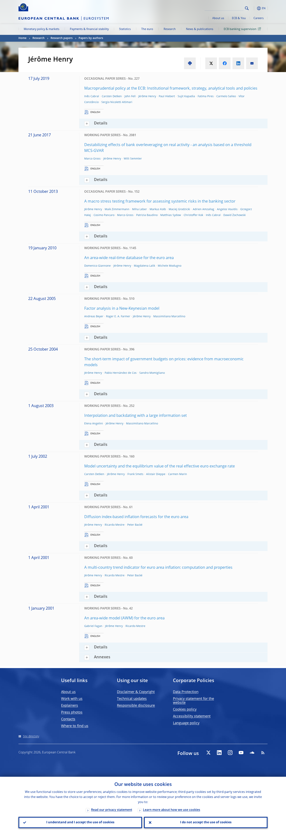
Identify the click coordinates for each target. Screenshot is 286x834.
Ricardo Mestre (115, 525)
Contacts (68, 719)
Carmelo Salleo (226, 96)
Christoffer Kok (193, 215)
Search (247, 8)
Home (22, 38)
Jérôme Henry (147, 96)
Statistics (125, 29)
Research (170, 29)
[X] (208, 752)
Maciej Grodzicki (179, 209)
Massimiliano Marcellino (169, 316)
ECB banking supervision (240, 29)
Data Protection (185, 692)
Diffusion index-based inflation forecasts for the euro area (136, 517)
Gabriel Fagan (93, 626)
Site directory (31, 736)
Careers (259, 18)
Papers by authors (91, 38)
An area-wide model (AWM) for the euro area (124, 618)
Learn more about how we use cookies (171, 810)
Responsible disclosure (136, 705)
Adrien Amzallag (203, 209)
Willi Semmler (133, 158)
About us (218, 18)
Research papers (62, 38)
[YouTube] (241, 752)
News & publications (199, 29)
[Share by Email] (252, 63)
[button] (254, 8)
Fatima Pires (206, 96)
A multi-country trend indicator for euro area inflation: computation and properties (158, 568)
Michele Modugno (169, 265)
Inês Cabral (91, 96)
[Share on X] (211, 63)
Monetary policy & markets (41, 29)
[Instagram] (230, 752)
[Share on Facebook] (225, 63)
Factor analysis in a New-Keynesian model (121, 309)
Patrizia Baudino (147, 215)
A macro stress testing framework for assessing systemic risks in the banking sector (159, 202)
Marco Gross (92, 158)
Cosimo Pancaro (104, 215)
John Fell (130, 96)
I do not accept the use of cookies (206, 822)
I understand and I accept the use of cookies (80, 822)
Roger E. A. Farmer (118, 316)
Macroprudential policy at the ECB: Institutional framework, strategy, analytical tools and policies (170, 89)
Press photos (71, 712)
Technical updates (132, 699)
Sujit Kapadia (186, 96)
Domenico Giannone (97, 265)
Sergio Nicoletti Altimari (116, 102)
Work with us (71, 699)
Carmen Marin (177, 474)
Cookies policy (185, 709)
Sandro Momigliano (152, 373)
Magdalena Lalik (144, 265)
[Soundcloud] (252, 752)
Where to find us (74, 726)
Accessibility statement (192, 716)
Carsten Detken (112, 96)
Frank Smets (135, 474)
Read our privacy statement (111, 810)
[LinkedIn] (219, 752)
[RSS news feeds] (263, 752)
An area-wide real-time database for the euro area (129, 258)
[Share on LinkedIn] (238, 63)
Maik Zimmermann (117, 209)
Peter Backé (134, 525)
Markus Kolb (158, 209)
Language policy (186, 723)
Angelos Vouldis (227, 209)
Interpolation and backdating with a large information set (135, 416)
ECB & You (239, 18)
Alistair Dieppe (155, 474)
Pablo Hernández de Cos (121, 373)
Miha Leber (139, 209)
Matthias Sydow (170, 215)
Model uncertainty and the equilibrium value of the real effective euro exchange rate (159, 466)
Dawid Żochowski (234, 215)
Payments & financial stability (89, 29)
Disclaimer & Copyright (136, 692)
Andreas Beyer (93, 316)
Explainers (69, 705)
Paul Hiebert (167, 96)
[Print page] (190, 63)
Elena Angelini (93, 423)
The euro (147, 29)
